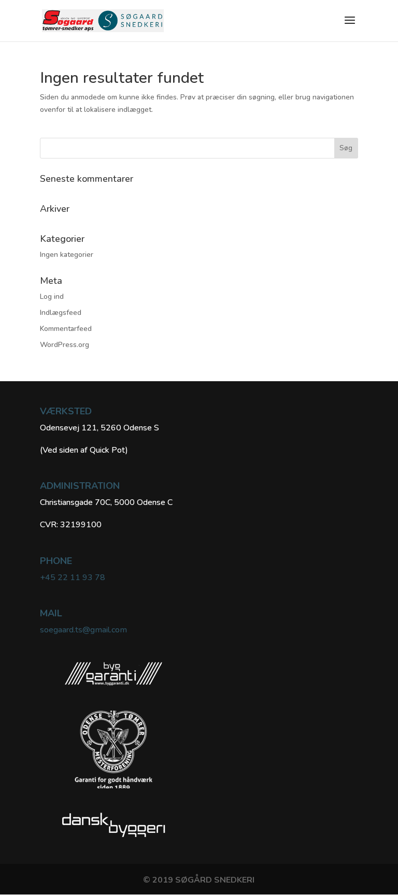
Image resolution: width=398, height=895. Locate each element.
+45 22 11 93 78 (72, 577)
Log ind (52, 296)
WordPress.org (64, 345)
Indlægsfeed (60, 312)
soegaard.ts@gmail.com (83, 630)
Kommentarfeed (66, 329)
